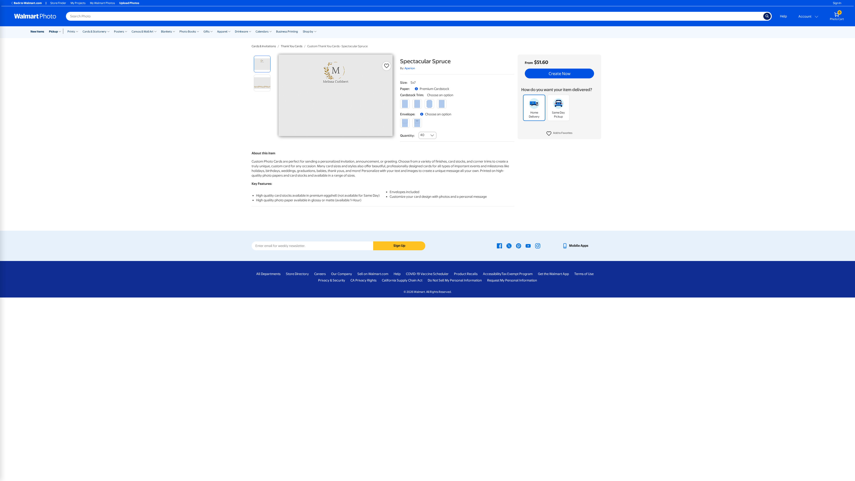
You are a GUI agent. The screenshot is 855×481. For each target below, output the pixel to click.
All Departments (268, 274)
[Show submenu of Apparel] (229, 31)
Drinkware (241, 31)
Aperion (410, 68)
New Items (37, 31)
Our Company (341, 274)
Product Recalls (466, 274)
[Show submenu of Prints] (77, 31)
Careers (320, 274)
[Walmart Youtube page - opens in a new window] (528, 246)
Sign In (837, 3)
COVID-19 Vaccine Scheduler (427, 274)
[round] (417, 104)
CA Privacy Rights (363, 280)
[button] (559, 133)
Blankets (166, 31)
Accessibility (492, 274)
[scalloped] (441, 104)
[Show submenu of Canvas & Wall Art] (155, 31)
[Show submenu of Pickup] (61, 31)
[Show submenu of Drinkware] (250, 31)
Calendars (262, 31)
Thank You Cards (291, 46)
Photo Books (187, 31)
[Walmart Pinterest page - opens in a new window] (518, 246)
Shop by (308, 31)
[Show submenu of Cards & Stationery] (108, 31)
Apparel (222, 31)
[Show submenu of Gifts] (211, 31)
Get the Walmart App (553, 274)
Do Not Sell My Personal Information (455, 280)
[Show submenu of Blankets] (174, 31)
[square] (405, 104)
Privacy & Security (331, 280)
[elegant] (429, 104)
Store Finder (58, 3)
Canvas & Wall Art (142, 31)
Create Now (559, 73)
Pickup (53, 31)
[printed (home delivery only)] (417, 123)
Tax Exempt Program (517, 274)
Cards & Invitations (264, 46)
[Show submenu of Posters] (126, 31)
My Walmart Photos (102, 3)
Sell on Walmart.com (372, 274)
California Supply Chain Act (402, 280)
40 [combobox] (422, 135)
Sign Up (399, 246)
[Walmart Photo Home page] (35, 16)
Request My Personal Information (512, 280)
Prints (71, 31)
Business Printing (287, 31)
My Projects (78, 3)
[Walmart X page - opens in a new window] (509, 246)
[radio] (262, 64)
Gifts (207, 31)
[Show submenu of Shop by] (315, 31)
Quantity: (407, 136)
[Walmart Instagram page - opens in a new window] (537, 246)
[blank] (405, 123)
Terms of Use (584, 274)
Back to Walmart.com (28, 3)
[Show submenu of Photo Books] (198, 31)
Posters (119, 31)
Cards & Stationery (94, 31)
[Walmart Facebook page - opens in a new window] (499, 246)
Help (783, 16)
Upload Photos (129, 3)
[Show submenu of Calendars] (270, 31)
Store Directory (297, 274)
